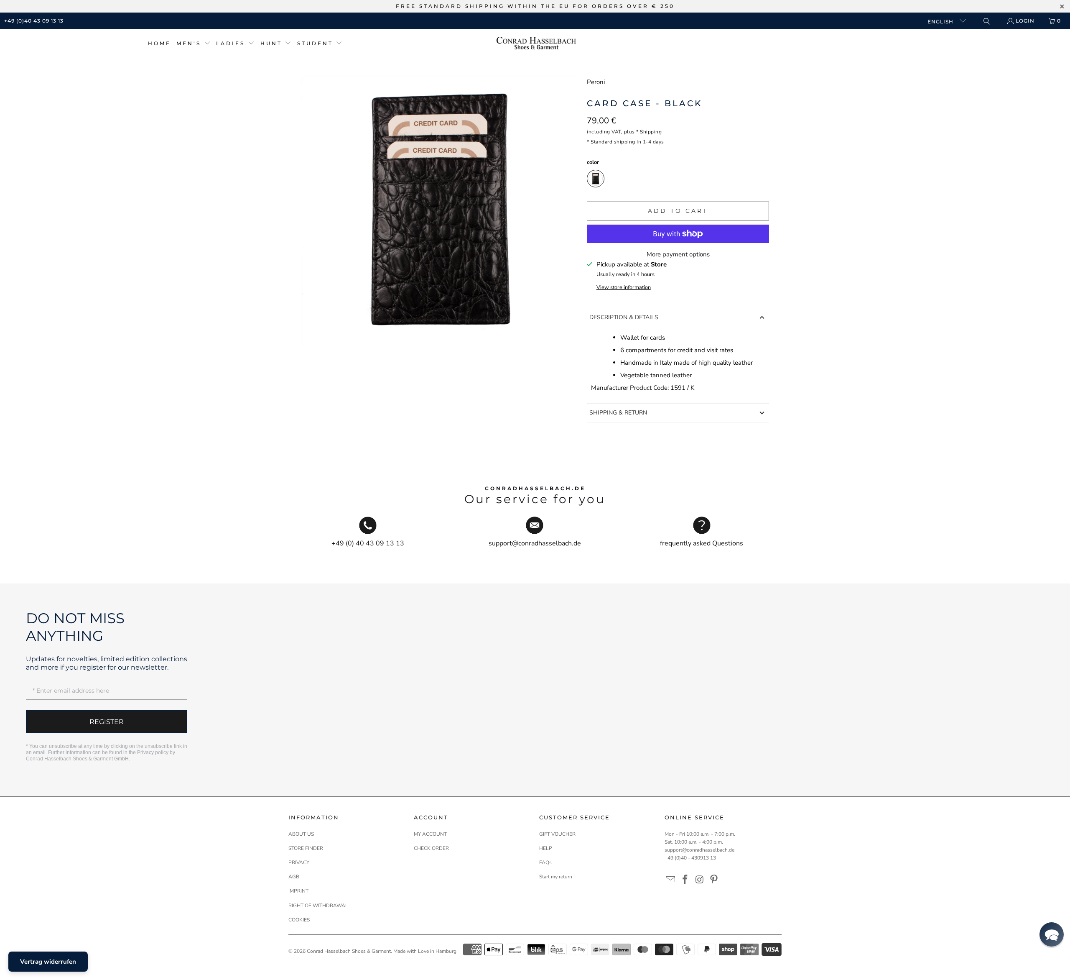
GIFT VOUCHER (557, 834)
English (941, 21)
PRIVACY (298, 862)
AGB (293, 876)
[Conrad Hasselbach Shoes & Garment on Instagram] (699, 880)
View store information (623, 287)
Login (1025, 21)
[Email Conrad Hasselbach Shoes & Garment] (671, 880)
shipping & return (618, 413)
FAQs (545, 862)
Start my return (555, 876)
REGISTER (106, 722)
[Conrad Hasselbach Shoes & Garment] (536, 44)
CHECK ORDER (431, 848)
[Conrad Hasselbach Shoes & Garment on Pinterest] (714, 880)
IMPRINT (298, 891)
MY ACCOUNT (430, 834)
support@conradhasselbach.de (699, 850)
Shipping (651, 131)
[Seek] (986, 21)
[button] (193, 43)
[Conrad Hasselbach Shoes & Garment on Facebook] (685, 880)
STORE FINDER (305, 848)
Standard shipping (613, 141)
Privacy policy (152, 752)
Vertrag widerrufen (48, 961)
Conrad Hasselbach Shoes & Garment (349, 951)
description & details (623, 317)
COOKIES (299, 919)
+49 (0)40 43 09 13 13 (34, 21)
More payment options (678, 254)
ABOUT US (301, 834)
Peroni (596, 82)
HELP (545, 848)
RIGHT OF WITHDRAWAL (318, 905)
